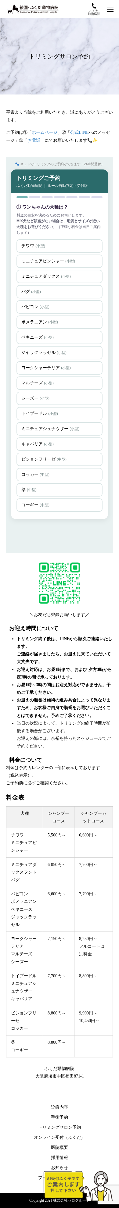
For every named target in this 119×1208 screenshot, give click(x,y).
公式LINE (79, 132)
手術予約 (59, 1117)
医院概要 (59, 1147)
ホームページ (44, 132)
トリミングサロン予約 (59, 1127)
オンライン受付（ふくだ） (59, 1137)
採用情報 (59, 1157)
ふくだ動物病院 (94, 12)
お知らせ (59, 1167)
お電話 (33, 140)
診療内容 (59, 1107)
